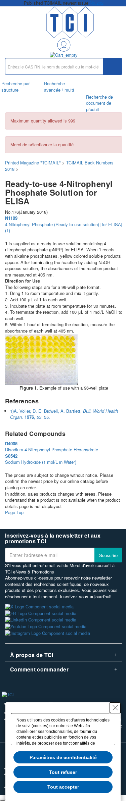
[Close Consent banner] (115, 707)
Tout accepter (63, 787)
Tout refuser (63, 772)
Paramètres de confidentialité (63, 757)
